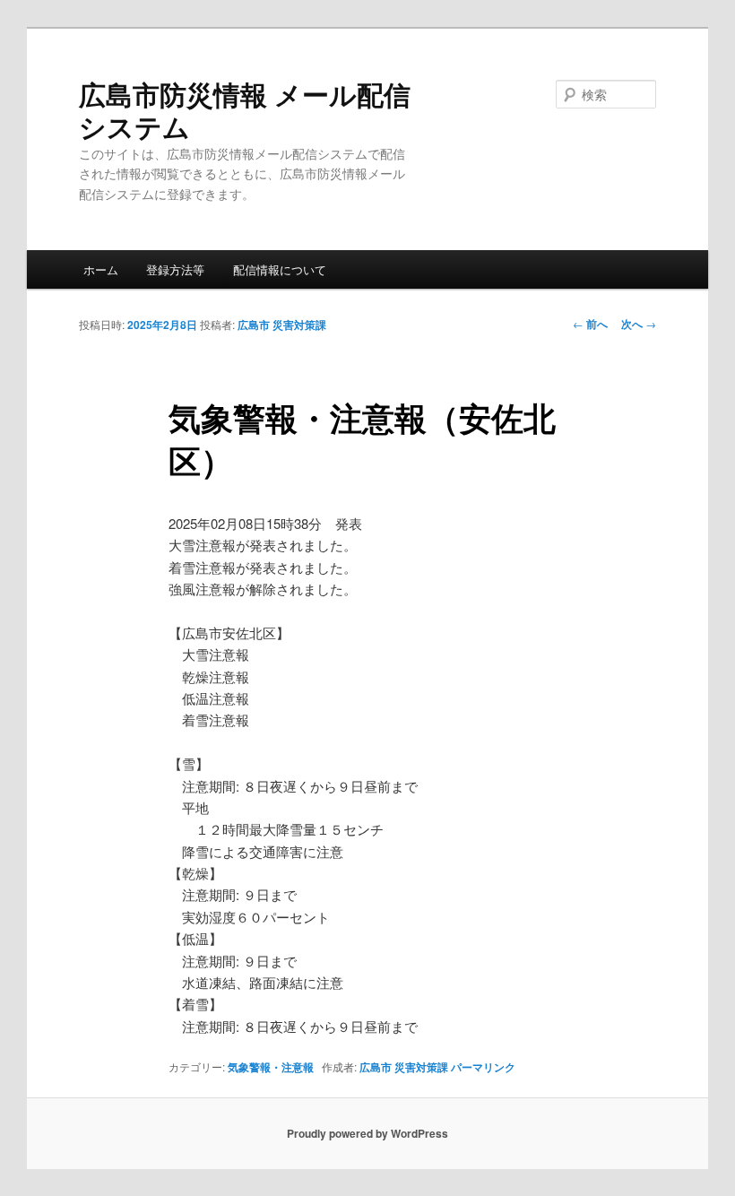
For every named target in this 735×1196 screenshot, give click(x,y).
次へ (638, 324)
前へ (590, 324)
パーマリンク (483, 1067)
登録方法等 (175, 269)
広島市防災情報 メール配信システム (245, 109)
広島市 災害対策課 (282, 324)
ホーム (100, 269)
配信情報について (279, 269)
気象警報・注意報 (271, 1067)
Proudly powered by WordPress (367, 1133)
